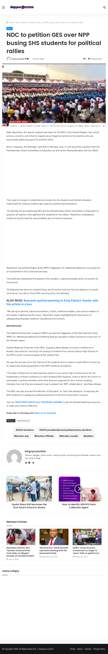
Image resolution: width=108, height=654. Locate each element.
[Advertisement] (54, 175)
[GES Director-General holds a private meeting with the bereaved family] (54, 537)
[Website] (26, 462)
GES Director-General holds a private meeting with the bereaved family (54, 550)
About (80, 649)
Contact (88, 649)
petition (89, 436)
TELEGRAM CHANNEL (51, 402)
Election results (69, 436)
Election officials (45, 436)
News (18, 22)
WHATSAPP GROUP (25, 402)
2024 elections (25, 429)
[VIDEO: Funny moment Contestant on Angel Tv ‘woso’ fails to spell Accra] (87, 537)
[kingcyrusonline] (22, 7)
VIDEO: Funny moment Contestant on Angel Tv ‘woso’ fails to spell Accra (86, 550)
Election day (22, 436)
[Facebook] (30, 462)
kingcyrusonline (18, 59)
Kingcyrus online (46, 649)
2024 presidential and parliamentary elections (66, 429)
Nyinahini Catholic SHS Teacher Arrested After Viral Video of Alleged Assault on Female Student (20, 551)
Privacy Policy (99, 649)
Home (11, 22)
